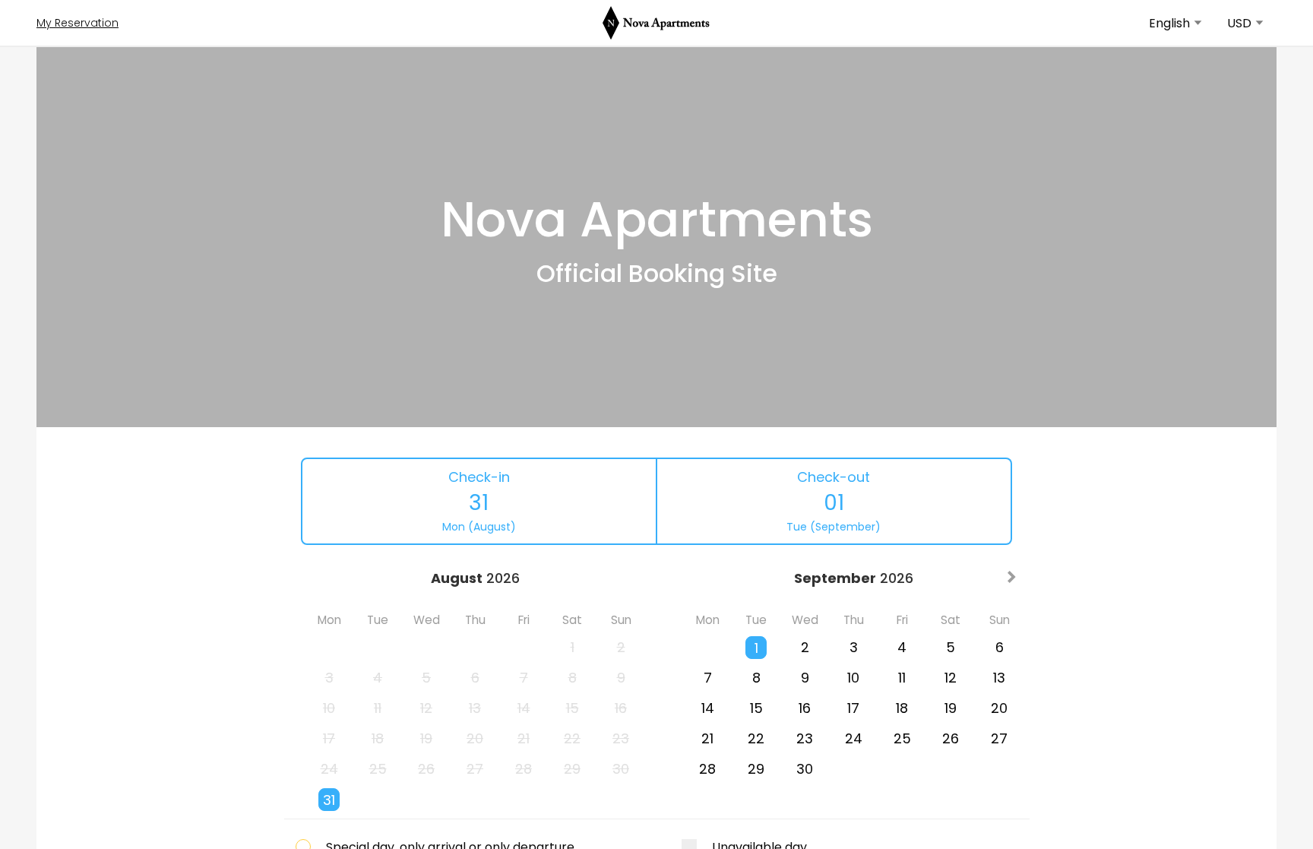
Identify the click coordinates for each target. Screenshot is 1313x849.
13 (999, 677)
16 (805, 708)
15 (756, 708)
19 (950, 708)
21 (707, 738)
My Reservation (77, 22)
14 (707, 708)
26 (950, 738)
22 (756, 738)
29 (756, 768)
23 (804, 738)
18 (902, 708)
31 (329, 799)
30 (804, 768)
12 (950, 677)
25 (902, 738)
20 (999, 708)
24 (853, 738)
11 (902, 677)
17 (853, 708)
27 (999, 738)
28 (707, 768)
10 (853, 677)
